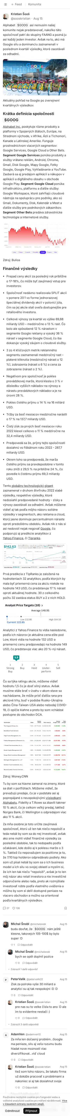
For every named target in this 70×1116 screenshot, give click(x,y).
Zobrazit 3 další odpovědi (24, 1024)
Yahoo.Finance (13, 538)
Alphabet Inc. (12, 126)
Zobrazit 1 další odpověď (24, 969)
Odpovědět (27, 944)
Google (45, 528)
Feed (18, 4)
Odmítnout (12, 1111)
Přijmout (31, 1111)
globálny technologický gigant (32, 486)
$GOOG (22, 25)
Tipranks (34, 538)
